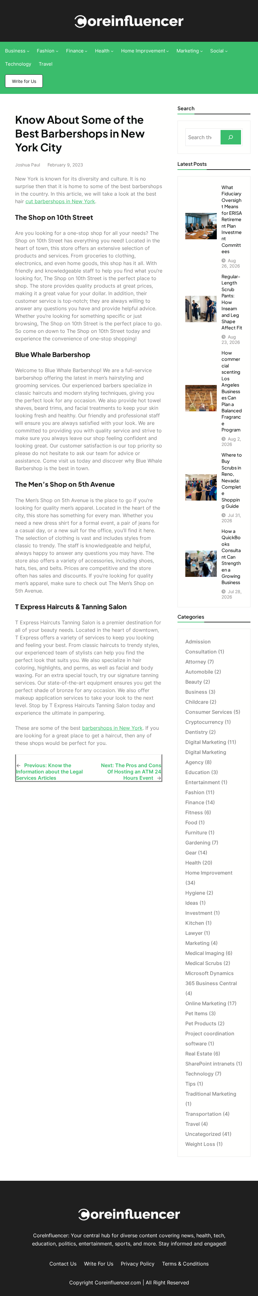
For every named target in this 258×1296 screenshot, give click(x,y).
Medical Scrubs (203, 963)
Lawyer (194, 933)
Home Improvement (209, 873)
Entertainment (202, 782)
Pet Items (196, 1013)
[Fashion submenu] (57, 51)
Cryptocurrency (204, 722)
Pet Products (200, 1023)
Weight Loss (200, 1144)
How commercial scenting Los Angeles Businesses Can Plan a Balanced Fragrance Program (232, 391)
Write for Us (24, 81)
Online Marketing (205, 1003)
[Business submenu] (28, 51)
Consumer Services (208, 712)
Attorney (195, 662)
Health (193, 862)
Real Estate (198, 1053)
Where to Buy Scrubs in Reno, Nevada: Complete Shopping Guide (232, 480)
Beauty (193, 682)
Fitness (194, 812)
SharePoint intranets (210, 1063)
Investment (198, 913)
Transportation (203, 1114)
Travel (192, 1124)
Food (191, 822)
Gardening (197, 842)
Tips (190, 1084)
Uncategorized (203, 1134)
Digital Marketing (205, 742)
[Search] (231, 137)
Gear (191, 852)
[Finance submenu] (86, 51)
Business (196, 692)
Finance (194, 802)
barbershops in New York (112, 728)
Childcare (196, 702)
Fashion (195, 792)
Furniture (196, 832)
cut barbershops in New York (60, 201)
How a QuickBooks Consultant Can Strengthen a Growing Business (231, 556)
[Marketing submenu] (201, 51)
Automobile (199, 672)
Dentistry (196, 732)
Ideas (191, 903)
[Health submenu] (112, 51)
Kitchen (194, 923)
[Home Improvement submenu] (167, 51)
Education (197, 772)
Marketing (197, 943)
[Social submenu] (226, 51)
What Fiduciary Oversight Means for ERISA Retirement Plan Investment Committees (232, 219)
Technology (199, 1074)
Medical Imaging (204, 953)
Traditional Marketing (210, 1094)
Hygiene (195, 893)
